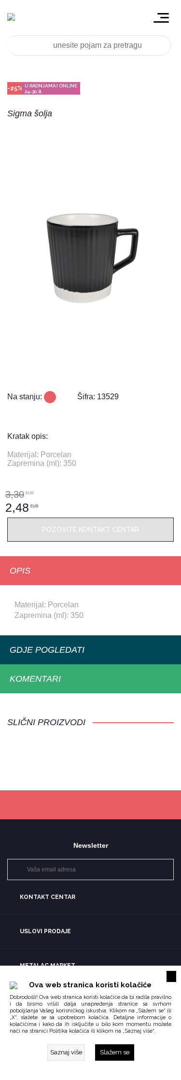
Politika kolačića (69, 1031)
